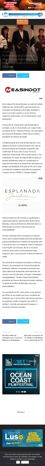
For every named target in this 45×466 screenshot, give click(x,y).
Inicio (2, 27)
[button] (42, 22)
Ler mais (25, 462)
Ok (18, 462)
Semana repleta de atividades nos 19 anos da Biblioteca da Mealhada (12, 337)
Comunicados (11, 27)
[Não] (42, 459)
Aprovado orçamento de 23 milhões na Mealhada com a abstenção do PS (33, 337)
